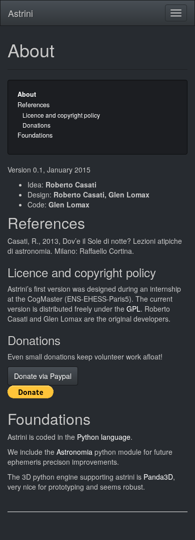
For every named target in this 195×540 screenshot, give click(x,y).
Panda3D (158, 477)
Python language (103, 437)
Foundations (35, 135)
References (34, 104)
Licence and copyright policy (61, 115)
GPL (133, 309)
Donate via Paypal (43, 376)
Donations (36, 125)
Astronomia (74, 452)
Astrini (20, 12)
